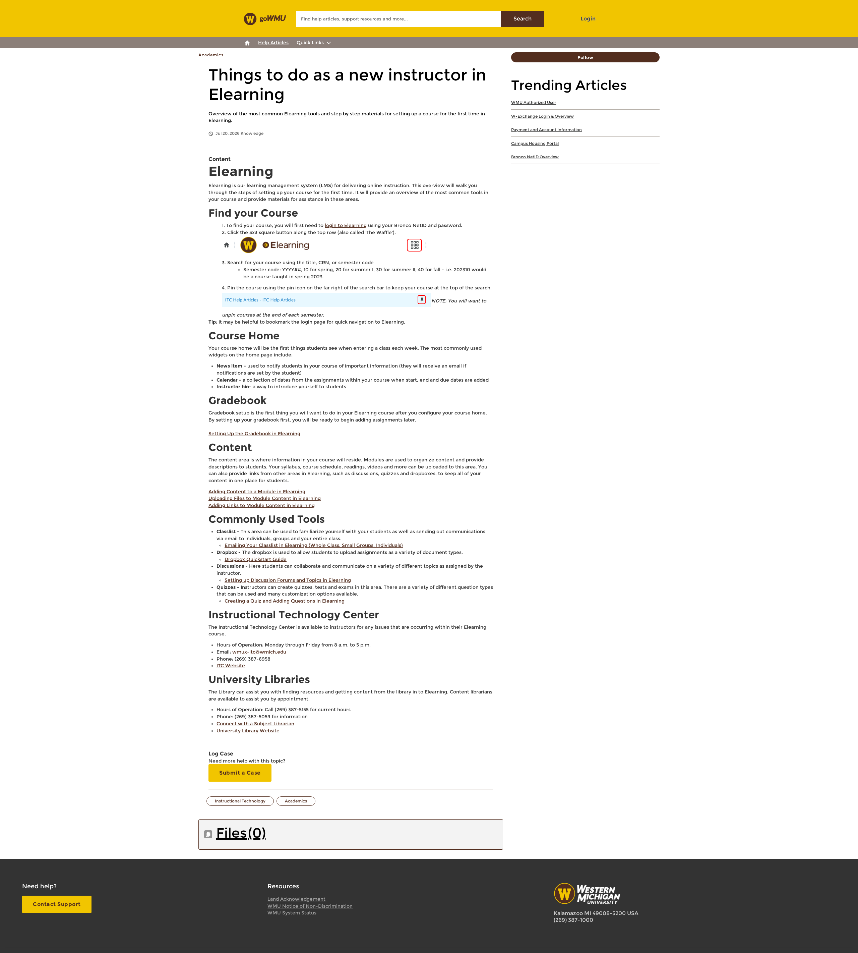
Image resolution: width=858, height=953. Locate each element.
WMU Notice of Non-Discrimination (310, 906)
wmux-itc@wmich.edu (259, 652)
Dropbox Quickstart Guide (256, 559)
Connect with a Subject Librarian (255, 723)
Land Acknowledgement (296, 899)
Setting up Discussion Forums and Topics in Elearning (288, 580)
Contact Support (57, 904)
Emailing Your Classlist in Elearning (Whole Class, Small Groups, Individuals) (314, 545)
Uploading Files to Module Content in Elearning (264, 498)
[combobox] (420, 19)
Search (522, 18)
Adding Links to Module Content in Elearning (261, 505)
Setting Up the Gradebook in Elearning (254, 433)
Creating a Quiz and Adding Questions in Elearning (285, 601)
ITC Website (231, 665)
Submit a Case (240, 773)
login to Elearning (346, 225)
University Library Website (248, 730)
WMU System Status (291, 913)
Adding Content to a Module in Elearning (256, 491)
